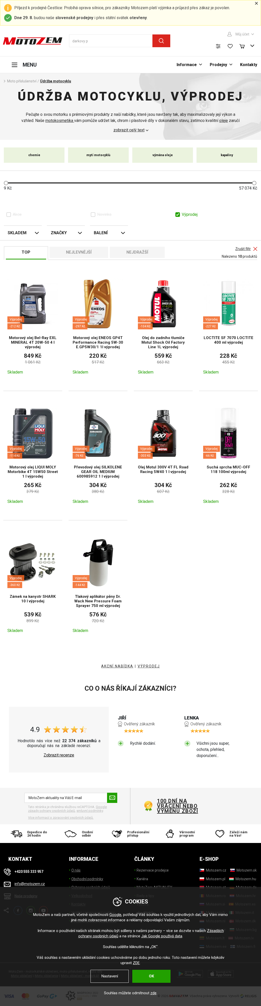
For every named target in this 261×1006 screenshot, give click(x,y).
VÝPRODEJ (149, 666)
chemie (34, 155)
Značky (59, 232)
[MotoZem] (32, 41)
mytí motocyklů (98, 155)
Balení (101, 232)
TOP (26, 252)
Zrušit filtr (243, 249)
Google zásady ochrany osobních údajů (67, 809)
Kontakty (248, 64)
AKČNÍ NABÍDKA (117, 666)
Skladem (17, 232)
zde (153, 993)
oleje (223, 120)
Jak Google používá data (161, 936)
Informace (187, 64)
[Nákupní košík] (244, 46)
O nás (76, 870)
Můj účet (242, 34)
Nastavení (109, 976)
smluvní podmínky (89, 811)
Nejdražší (137, 252)
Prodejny (218, 64)
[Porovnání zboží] (218, 46)
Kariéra (142, 879)
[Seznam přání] (230, 46)
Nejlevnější (79, 252)
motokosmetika (59, 120)
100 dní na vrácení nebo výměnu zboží (177, 806)
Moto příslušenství (21, 81)
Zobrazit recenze (59, 755)
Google (115, 914)
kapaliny (227, 155)
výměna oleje (162, 155)
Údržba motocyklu (55, 81)
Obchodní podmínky (87, 879)
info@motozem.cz (30, 884)
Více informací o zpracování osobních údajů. (61, 817)
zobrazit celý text (129, 130)
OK (151, 976)
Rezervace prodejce (153, 870)
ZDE (136, 963)
